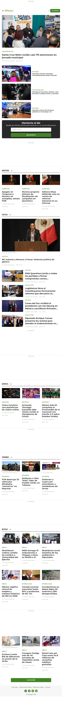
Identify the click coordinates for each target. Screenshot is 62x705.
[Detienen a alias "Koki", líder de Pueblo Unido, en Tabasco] (31, 466)
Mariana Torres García (9, 412)
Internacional (27, 584)
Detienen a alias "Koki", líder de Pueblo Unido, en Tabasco (31, 481)
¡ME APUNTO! (31, 135)
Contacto (47, 687)
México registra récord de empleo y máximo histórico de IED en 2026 (11, 591)
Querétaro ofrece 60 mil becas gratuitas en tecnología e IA (43, 111)
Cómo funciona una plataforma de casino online (10, 407)
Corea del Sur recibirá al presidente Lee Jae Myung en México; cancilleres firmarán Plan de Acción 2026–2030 (41, 307)
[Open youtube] (36, 691)
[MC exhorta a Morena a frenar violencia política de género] (31, 235)
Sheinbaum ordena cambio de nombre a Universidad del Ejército (10, 555)
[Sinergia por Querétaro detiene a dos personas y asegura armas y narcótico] (16, 92)
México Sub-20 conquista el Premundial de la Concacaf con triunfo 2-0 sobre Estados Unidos (51, 411)
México (4, 547)
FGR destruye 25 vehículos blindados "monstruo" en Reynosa (10, 484)
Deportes (5, 384)
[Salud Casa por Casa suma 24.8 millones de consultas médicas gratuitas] (51, 641)
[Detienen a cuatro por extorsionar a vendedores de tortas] (51, 466)
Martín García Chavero (9, 60)
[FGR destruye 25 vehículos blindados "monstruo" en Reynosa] (11, 466)
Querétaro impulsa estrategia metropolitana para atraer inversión (44, 74)
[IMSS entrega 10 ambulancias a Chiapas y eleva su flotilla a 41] (31, 538)
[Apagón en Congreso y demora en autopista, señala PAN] (11, 180)
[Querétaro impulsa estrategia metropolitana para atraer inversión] (16, 73)
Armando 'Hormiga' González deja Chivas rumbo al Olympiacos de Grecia (30, 411)
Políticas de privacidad (25, 687)
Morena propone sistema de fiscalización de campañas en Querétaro (30, 196)
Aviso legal (15, 687)
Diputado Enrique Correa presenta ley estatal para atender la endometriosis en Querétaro (40, 322)
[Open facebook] (25, 691)
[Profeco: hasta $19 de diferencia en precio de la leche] (11, 641)
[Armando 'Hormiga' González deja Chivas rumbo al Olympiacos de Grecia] (31, 393)
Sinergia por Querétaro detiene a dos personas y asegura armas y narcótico (45, 92)
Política (5, 215)
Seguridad (5, 457)
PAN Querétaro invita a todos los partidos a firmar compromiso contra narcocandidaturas (41, 277)
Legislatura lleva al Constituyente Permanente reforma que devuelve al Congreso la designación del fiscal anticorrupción (40, 293)
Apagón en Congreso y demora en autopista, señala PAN (11, 196)
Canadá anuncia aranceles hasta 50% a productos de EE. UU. (30, 590)
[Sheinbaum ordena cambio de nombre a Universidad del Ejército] (11, 538)
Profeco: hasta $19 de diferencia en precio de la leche (11, 657)
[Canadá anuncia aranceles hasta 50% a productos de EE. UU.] (31, 575)
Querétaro (5, 170)
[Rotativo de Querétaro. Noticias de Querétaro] (26, 11)
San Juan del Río (7, 51)
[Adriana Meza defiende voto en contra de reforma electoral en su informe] (51, 180)
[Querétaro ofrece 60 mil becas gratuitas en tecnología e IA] (16, 110)
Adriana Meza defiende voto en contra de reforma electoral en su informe (51, 197)
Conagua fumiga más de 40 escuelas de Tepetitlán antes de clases (30, 657)
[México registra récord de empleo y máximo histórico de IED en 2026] (11, 575)
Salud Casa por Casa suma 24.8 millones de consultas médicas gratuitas (50, 659)
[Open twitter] (29, 691)
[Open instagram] (32, 691)
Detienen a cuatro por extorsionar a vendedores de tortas (50, 484)
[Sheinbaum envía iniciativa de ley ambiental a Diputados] (51, 538)
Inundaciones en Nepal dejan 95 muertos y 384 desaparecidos (50, 590)
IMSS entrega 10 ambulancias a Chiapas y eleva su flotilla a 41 (30, 553)
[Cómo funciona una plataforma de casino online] (11, 393)
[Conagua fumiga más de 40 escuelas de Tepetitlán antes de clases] (31, 641)
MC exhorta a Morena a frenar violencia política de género (28, 260)
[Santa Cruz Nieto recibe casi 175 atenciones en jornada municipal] (31, 31)
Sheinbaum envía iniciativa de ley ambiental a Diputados (51, 553)
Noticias (5, 529)
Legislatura (29, 285)
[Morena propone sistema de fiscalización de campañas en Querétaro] (31, 180)
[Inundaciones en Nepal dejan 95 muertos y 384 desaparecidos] (51, 575)
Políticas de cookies (38, 687)
